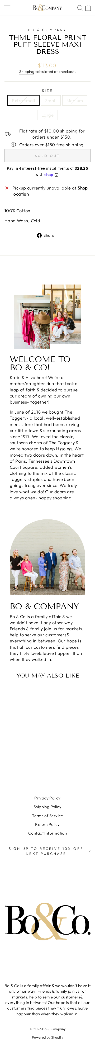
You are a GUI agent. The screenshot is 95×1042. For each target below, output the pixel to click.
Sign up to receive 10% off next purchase (46, 851)
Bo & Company (47, 30)
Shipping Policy (47, 806)
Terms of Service (47, 815)
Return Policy (47, 824)
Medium (74, 100)
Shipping (26, 71)
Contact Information (47, 833)
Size (47, 90)
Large (47, 115)
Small (50, 100)
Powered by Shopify (47, 1037)
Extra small (23, 100)
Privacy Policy (47, 798)
